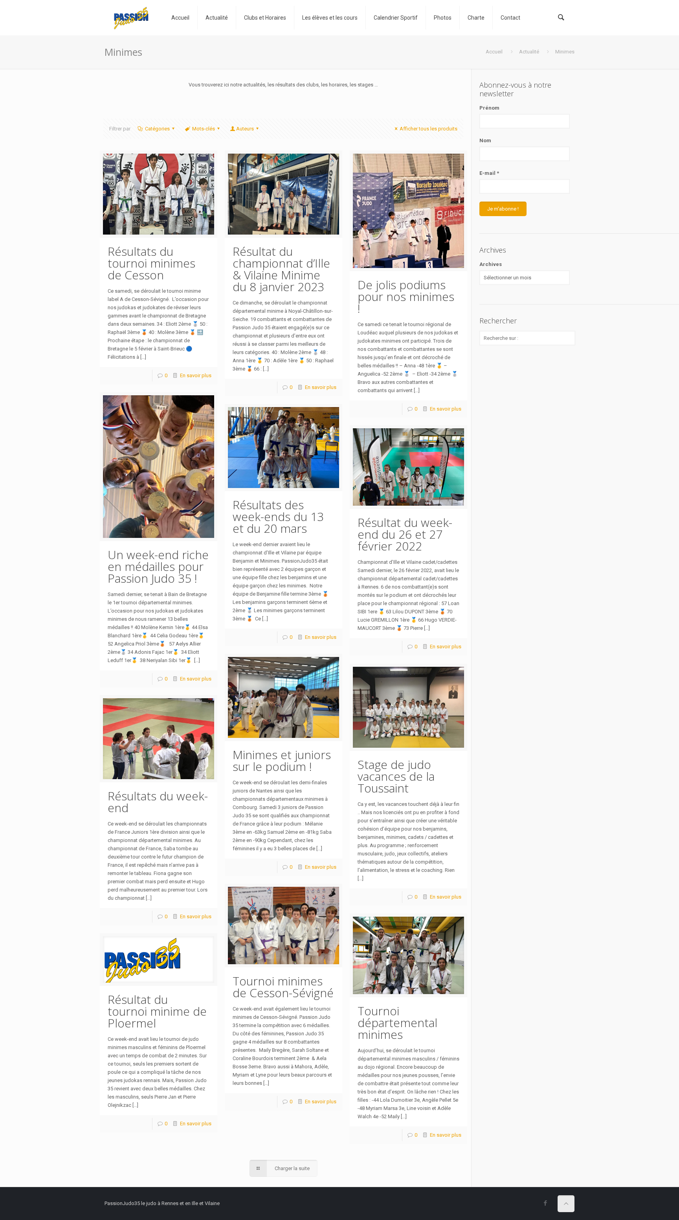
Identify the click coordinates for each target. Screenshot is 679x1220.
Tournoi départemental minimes (397, 1022)
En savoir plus (195, 375)
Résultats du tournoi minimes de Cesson (151, 263)
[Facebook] (545, 1203)
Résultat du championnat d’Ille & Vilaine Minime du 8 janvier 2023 (281, 269)
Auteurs (245, 129)
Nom (485, 140)
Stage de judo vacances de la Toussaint (396, 776)
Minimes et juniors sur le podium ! (282, 760)
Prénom (489, 108)
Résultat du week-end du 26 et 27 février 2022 (405, 534)
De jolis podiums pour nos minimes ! (406, 296)
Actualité (529, 52)
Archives (490, 264)
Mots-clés (203, 129)
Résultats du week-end (158, 802)
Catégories (157, 129)
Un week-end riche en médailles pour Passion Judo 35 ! (158, 566)
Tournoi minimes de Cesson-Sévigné (283, 987)
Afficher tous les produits (428, 129)
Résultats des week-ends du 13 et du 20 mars (278, 516)
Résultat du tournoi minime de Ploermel (157, 1011)
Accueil (494, 52)
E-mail (489, 173)
